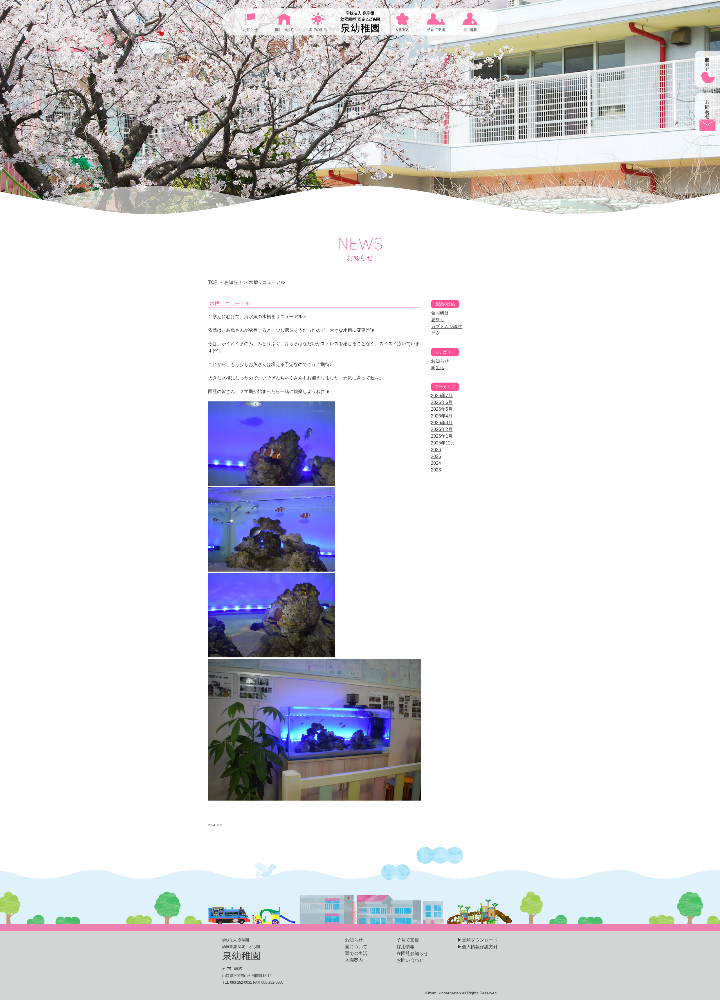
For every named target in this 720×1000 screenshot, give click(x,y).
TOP (212, 282)
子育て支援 (408, 940)
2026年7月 (442, 395)
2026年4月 (442, 416)
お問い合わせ (410, 960)
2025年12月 (443, 443)
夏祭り (437, 319)
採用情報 (406, 946)
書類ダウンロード (480, 940)
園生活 (437, 367)
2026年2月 (442, 429)
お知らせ (233, 282)
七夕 (435, 333)
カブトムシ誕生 (446, 326)
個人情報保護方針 (480, 946)
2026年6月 (442, 402)
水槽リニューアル (230, 303)
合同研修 (440, 313)
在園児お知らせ (412, 953)
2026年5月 (442, 409)
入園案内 (354, 960)
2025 (436, 456)
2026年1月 (442, 436)
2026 (436, 449)
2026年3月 (442, 422)
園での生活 (356, 953)
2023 (436, 470)
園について (356, 946)
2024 (436, 463)
